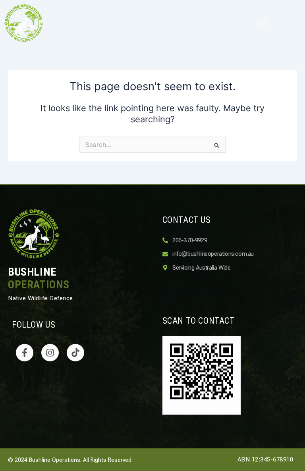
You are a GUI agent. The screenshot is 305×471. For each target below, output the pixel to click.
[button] (261, 23)
